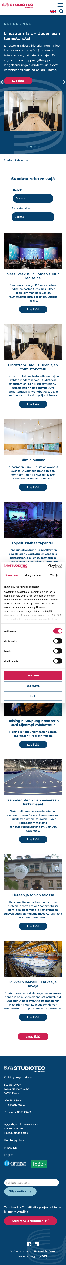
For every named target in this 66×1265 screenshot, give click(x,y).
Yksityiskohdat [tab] (33, 575)
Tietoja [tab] (54, 575)
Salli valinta (33, 685)
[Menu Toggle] (60, 5)
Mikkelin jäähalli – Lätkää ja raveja (33, 984)
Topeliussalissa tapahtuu (33, 543)
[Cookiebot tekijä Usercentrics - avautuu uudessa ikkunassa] (48, 566)
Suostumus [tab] (11, 575)
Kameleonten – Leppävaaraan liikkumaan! (33, 802)
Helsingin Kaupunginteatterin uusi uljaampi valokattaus (33, 723)
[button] (1, 82)
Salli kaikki (33, 675)
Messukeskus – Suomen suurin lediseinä (33, 276)
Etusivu (8, 160)
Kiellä (33, 696)
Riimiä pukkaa (33, 460)
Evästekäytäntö (44, 1251)
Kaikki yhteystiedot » (18, 1077)
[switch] (57, 641)
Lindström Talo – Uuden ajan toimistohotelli (33, 367)
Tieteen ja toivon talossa (33, 895)
